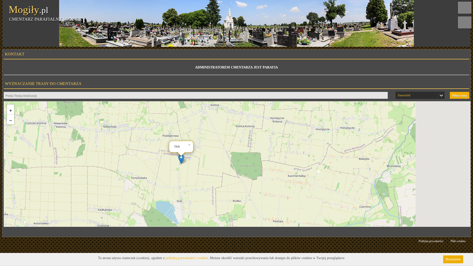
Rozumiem (453, 259)
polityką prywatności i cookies (187, 258)
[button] (181, 159)
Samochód (404, 95)
